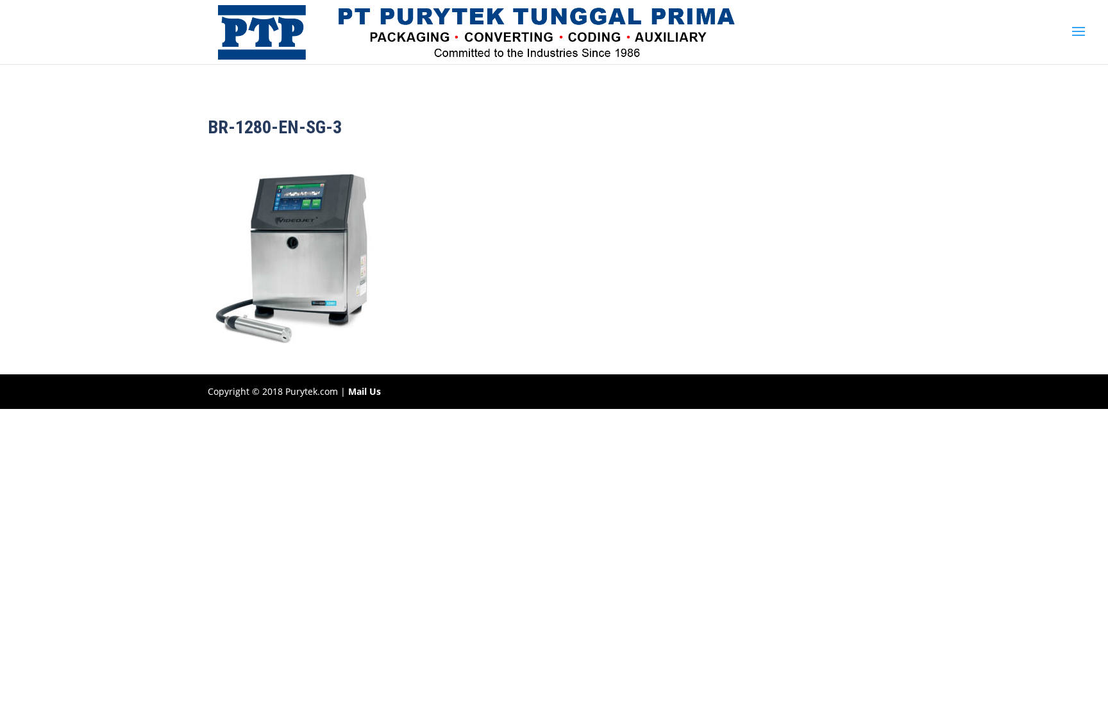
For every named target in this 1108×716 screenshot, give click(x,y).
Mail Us (364, 391)
